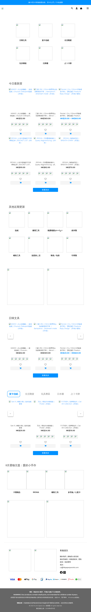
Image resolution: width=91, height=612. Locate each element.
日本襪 (60, 394)
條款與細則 (64, 559)
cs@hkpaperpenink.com (69, 567)
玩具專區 (45, 394)
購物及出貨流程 (73, 556)
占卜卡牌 (75, 394)
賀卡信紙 (13, 394)
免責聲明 (68, 562)
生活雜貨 (29, 394)
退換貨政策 (73, 559)
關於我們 (63, 556)
